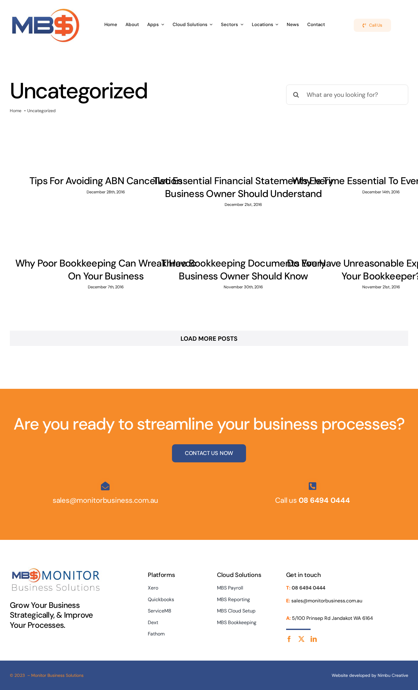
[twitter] (301, 639)
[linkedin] (314, 639)
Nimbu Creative (393, 675)
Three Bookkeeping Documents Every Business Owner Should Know (243, 269)
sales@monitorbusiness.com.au (105, 500)
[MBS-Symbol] (45, 9)
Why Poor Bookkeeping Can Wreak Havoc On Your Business (105, 269)
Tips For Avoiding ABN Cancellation (105, 180)
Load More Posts (209, 339)
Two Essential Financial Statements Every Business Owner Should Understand (243, 187)
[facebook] (289, 639)
